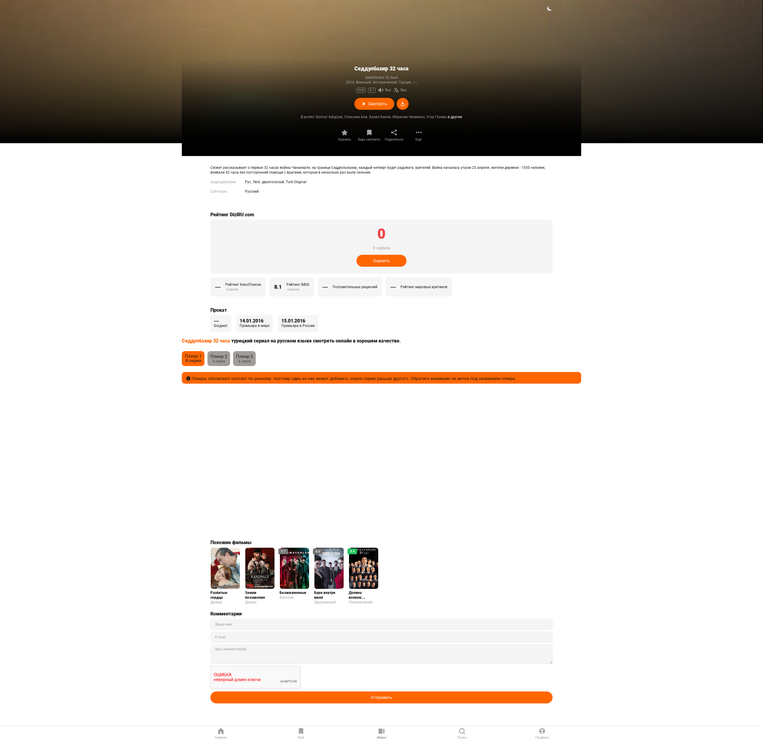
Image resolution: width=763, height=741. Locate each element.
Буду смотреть (369, 139)
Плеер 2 (218, 356)
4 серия (193, 358)
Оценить (344, 139)
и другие (455, 117)
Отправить (381, 697)
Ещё (418, 139)
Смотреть (377, 103)
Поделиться (394, 139)
